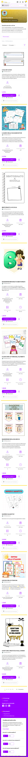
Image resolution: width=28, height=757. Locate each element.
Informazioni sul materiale (11, 100)
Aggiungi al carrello (9, 95)
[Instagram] (6, 706)
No (10, 736)
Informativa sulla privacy (9, 715)
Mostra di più (6, 36)
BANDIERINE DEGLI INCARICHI (11, 439)
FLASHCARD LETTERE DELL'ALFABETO (13, 356)
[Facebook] (3, 706)
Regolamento (7, 713)
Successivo (21, 689)
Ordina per (5, 45)
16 (16, 689)
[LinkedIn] (9, 706)
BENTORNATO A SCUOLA (9, 207)
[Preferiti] (23, 2)
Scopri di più (6, 729)
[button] (20, 2)
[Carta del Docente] (17, 2)
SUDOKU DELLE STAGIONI (9, 580)
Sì (4, 736)
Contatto (6, 700)
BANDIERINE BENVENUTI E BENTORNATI (13, 281)
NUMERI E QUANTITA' (8, 514)
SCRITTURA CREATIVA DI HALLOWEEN (13, 650)
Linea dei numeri (7, 70)
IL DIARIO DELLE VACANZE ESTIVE (12, 133)
